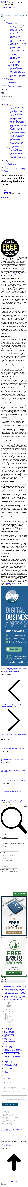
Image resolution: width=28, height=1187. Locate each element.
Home (2, 1129)
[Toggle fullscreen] (4, 1184)
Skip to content (4, 1)
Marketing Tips (4, 197)
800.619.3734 (7, 1078)
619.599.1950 (7, 1082)
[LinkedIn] (26, 1132)
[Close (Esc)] (1, 1184)
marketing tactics (8, 671)
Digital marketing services (20, 274)
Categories (3, 979)
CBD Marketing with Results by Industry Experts (13, 801)
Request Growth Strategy (10, 1104)
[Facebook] (23, 1132)
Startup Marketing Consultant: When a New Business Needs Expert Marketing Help (14, 990)
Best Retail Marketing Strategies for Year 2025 (12, 791)
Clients (12, 1129)
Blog (8, 1130)
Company (4, 864)
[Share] (2, 1184)
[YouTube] (25, 1132)
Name (4, 847)
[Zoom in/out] (6, 1184)
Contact (13, 1130)
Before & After (19, 1129)
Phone (4, 858)
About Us (3, 1130)
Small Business (15, 671)
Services (7, 1129)
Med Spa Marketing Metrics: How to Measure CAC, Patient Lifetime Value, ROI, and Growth (15, 997)
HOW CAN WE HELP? (8, 869)
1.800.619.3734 (8, 7)
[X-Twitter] (24, 1132)
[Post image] (5, 747)
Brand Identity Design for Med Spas (13, 999)
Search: (2, 805)
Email (4, 852)
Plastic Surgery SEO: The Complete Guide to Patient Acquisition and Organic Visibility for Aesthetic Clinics (15, 994)
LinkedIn (4, 837)
